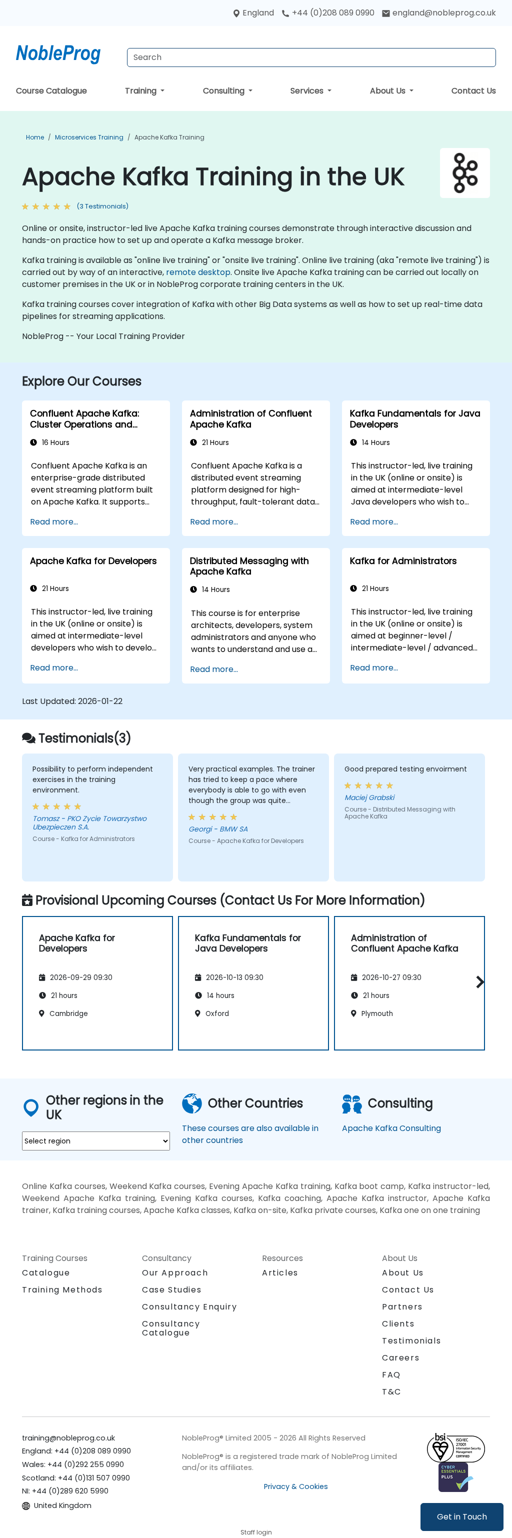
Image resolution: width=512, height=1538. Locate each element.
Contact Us (474, 90)
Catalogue (46, 1272)
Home (35, 137)
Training (141, 90)
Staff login (256, 1532)
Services (308, 90)
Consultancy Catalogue (171, 1328)
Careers (401, 1358)
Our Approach (175, 1272)
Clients (398, 1324)
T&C (392, 1392)
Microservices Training (89, 137)
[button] (478, 982)
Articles (280, 1272)
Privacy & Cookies (296, 1487)
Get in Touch (462, 1516)
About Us (389, 90)
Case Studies (172, 1290)
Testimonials (411, 1340)
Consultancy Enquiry (189, 1307)
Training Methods (62, 1290)
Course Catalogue (51, 90)
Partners (402, 1306)
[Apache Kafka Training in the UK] (67, 52)
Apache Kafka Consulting (391, 1128)
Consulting (224, 90)
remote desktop (198, 272)
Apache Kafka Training (169, 137)
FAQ (391, 1374)
